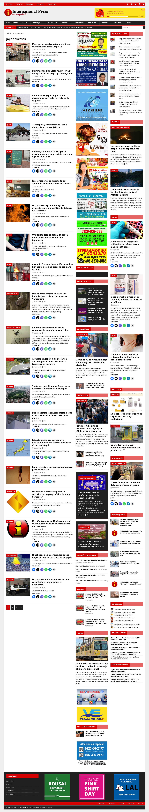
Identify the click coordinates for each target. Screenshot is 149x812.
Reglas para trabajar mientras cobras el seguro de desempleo (125, 670)
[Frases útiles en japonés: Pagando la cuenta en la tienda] (114, 594)
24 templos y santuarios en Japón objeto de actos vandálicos (49, 126)
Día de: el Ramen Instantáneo (86, 575)
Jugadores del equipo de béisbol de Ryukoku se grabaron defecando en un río (130, 112)
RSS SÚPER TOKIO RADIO (87, 555)
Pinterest (131, 803)
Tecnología (92, 23)
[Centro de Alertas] (18, 335)
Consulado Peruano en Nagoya (123, 618)
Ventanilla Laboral (120, 665)
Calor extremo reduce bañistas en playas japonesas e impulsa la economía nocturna (130, 88)
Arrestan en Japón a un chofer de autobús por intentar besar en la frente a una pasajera (49, 361)
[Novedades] (18, 502)
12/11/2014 (37, 213)
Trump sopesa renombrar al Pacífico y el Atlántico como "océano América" (128, 104)
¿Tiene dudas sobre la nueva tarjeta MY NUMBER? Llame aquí (124, 639)
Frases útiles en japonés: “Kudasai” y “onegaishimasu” (130, 583)
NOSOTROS (9, 4)
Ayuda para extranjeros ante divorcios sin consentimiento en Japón (125, 675)
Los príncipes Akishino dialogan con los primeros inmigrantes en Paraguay (94, 454)
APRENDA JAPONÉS (118, 515)
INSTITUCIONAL (52, 4)
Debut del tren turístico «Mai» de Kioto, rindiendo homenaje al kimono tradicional (92, 666)
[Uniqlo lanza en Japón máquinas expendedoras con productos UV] (126, 434)
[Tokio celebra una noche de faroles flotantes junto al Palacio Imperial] (126, 178)
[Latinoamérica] (18, 301)
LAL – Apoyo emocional (86, 727)
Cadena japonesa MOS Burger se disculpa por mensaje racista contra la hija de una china (52, 154)
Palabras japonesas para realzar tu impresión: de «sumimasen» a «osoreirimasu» (129, 522)
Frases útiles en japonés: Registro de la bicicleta (129, 573)
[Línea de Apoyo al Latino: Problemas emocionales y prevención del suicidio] (80, 734)
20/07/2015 (37, 76)
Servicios (65, 23)
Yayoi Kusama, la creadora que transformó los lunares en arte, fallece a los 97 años (129, 63)
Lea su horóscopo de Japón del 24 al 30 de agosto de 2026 (89, 495)
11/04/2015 (37, 130)
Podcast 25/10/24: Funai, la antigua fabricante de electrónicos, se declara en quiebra (95, 608)
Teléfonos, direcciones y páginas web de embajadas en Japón (125, 648)
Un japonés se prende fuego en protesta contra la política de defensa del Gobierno (52, 208)
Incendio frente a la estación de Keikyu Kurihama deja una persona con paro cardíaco (52, 267)
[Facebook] (127, 4)
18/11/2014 (37, 159)
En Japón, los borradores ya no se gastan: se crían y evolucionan (126, 416)
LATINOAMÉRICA (83, 329)
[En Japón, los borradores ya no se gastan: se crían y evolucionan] (126, 402)
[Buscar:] (132, 27)
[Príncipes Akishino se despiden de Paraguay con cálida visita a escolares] (92, 411)
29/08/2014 (37, 472)
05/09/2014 (37, 448)
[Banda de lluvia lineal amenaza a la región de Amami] (82, 319)
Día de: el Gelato (82, 566)
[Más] (59, 312)
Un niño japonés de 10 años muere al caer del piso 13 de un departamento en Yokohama (51, 524)
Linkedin (121, 803)
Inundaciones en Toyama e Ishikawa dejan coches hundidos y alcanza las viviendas (96, 291)
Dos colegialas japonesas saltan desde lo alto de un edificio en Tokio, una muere (52, 415)
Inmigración (53, 23)
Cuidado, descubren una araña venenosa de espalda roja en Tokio (50, 329)
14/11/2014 (37, 186)
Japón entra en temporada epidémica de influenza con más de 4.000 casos (124, 244)
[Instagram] (131, 4)
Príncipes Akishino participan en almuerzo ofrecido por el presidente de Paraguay (96, 464)
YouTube (140, 803)
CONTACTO (19, 4)
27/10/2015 (37, 49)
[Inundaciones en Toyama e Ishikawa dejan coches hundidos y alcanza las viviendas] (82, 291)
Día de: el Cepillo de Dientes (86, 581)
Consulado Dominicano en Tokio (124, 612)
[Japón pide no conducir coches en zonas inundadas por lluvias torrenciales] (82, 301)
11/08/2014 (37, 587)
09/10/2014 (37, 272)
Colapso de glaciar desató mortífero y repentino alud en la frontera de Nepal (129, 71)
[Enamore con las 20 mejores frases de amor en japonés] (114, 543)
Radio (129, 23)
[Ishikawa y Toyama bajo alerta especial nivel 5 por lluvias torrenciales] (82, 311)
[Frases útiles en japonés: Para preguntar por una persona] (114, 533)
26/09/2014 (37, 333)
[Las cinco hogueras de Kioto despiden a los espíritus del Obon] (126, 135)
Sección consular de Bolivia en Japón (125, 627)
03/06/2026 (115, 488)
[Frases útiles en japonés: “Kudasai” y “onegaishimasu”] (114, 584)
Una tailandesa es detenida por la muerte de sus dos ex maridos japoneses (50, 237)
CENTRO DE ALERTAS (84, 281)
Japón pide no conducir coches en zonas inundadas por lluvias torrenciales (95, 301)
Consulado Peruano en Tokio (123, 621)
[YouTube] (143, 4)
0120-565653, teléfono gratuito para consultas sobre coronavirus (123, 643)
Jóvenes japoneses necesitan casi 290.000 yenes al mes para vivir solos (130, 96)
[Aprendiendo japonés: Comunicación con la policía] (114, 564)
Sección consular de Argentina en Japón (126, 625)
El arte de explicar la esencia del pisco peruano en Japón (125, 483)
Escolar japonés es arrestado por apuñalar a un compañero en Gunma (51, 182)
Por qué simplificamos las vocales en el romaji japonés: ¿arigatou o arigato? (124, 680)
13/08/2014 (37, 560)
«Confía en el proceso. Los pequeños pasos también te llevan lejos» (91, 544)
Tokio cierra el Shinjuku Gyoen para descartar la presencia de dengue (51, 387)
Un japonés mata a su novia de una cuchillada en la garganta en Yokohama (50, 582)
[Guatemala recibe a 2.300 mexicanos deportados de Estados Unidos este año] (80, 386)
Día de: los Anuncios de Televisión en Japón (91, 560)
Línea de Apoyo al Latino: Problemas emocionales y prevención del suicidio (94, 733)
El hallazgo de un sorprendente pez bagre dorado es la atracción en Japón (52, 556)
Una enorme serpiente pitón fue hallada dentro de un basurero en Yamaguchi (50, 296)
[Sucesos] (18, 587)
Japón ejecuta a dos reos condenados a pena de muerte (52, 468)
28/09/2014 (37, 302)
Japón (24, 23)
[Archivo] (18, 366)
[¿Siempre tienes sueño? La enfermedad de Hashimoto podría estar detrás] (126, 343)
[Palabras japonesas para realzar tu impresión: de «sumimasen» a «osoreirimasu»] (114, 522)
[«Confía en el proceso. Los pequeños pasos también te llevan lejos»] (92, 531)
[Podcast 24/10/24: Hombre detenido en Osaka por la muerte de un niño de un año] (80, 622)
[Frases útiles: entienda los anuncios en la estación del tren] (114, 554)
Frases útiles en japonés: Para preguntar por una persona (131, 532)
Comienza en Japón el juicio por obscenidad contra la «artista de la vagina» (50, 98)
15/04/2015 (37, 103)
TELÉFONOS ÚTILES (119, 633)
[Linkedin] (135, 4)
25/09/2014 (37, 367)
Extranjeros (37, 23)
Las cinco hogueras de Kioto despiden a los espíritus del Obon (125, 149)
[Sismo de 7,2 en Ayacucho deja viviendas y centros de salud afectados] (92, 345)
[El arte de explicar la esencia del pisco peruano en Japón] (126, 471)
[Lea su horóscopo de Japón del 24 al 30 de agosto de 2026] (92, 482)
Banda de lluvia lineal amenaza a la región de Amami (96, 319)
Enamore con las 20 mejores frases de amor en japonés (130, 542)
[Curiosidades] (18, 562)
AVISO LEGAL (40, 4)
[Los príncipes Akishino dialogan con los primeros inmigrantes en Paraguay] (80, 454)
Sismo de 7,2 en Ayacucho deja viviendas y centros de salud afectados (91, 362)
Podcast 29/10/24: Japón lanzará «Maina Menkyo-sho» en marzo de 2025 (96, 596)
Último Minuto (12, 23)
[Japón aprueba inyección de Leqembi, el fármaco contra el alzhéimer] (126, 284)
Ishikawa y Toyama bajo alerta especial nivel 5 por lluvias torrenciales (96, 310)
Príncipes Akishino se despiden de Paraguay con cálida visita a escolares (89, 428)
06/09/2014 (37, 421)
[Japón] (18, 52)
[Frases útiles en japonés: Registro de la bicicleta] (114, 574)
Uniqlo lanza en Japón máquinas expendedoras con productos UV (125, 448)
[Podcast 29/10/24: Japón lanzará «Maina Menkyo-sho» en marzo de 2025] (80, 596)
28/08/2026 (115, 250)
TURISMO (115, 122)
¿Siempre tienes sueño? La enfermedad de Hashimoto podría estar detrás (124, 357)
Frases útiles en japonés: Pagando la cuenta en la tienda (129, 594)
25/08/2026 (115, 363)
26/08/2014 (37, 500)
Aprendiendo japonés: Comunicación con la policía (130, 563)
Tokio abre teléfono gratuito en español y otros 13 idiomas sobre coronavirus (125, 653)
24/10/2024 (90, 625)
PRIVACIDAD (29, 4)
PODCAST (80, 589)
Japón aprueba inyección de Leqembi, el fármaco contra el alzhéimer (126, 299)
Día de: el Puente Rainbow (85, 569)
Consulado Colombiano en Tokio (124, 610)
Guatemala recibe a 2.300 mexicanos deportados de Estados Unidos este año (95, 385)
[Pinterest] (139, 4)
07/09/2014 (37, 391)
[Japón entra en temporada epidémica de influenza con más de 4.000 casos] (126, 230)
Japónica (105, 23)
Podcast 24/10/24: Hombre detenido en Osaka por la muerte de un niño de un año (96, 621)
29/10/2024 (90, 600)
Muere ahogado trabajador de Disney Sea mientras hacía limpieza (51, 45)
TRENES (80, 633)
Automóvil (79, 23)
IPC (45, 49)
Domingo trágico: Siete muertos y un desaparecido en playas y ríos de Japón (52, 72)
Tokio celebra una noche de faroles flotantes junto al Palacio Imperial (124, 192)
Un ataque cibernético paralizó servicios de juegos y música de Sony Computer (51, 494)
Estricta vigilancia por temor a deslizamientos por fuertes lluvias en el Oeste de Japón (51, 443)
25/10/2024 (90, 614)
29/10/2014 (37, 243)
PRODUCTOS (116, 389)
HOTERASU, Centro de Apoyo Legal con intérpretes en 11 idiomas (124, 658)
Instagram (112, 803)
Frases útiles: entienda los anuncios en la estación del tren (130, 553)
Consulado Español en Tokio (122, 615)
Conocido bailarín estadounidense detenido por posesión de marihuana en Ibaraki (130, 79)
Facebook (102, 803)
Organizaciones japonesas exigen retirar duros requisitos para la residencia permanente (130, 55)
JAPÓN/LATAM (82, 395)
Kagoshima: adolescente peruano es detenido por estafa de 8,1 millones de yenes (130, 41)
